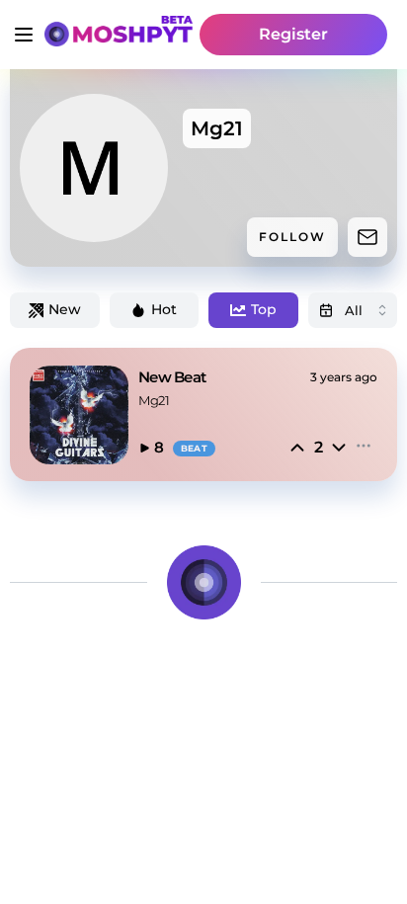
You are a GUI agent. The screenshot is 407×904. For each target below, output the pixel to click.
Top (264, 309)
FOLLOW (292, 236)
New (64, 309)
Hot (164, 309)
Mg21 (153, 400)
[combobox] (353, 310)
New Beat (171, 377)
